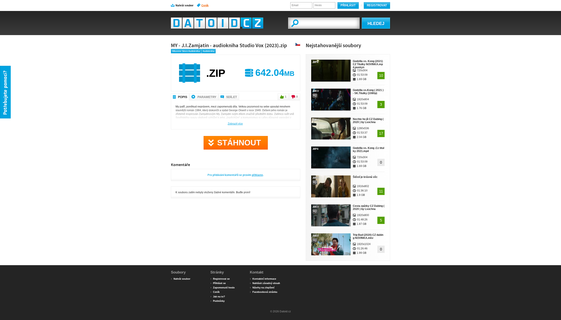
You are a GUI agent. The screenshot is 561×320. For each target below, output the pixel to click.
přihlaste (257, 175)
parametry (206, 97)
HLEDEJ (375, 23)
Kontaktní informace (263, 278)
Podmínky (217, 300)
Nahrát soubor (185, 5)
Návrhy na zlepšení (262, 287)
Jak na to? (217, 296)
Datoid (217, 23)
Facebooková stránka (263, 291)
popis (182, 97)
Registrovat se (220, 278)
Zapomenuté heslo (222, 287)
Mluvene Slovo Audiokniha (186, 51)
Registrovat (377, 5)
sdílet (231, 97)
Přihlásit (348, 5)
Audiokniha (208, 51)
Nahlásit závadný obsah (265, 283)
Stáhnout (239, 142)
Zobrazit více (235, 123)
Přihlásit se (218, 283)
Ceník (205, 5)
